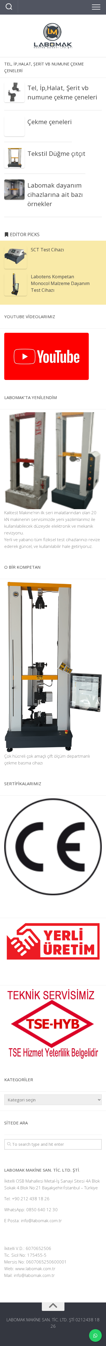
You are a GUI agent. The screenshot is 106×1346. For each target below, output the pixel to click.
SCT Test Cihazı (47, 250)
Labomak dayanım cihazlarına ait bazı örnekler (55, 194)
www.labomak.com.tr (35, 1268)
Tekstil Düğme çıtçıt (56, 153)
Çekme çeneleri (49, 121)
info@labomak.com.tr (34, 1275)
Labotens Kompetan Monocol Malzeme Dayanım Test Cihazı (60, 283)
